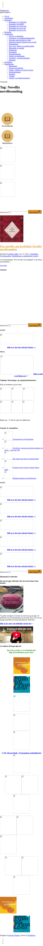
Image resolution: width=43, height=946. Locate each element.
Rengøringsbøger (15, 54)
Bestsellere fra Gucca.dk (17, 28)
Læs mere (3, 265)
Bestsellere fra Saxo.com (17, 30)
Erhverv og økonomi (16, 36)
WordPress (31, 935)
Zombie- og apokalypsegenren (19, 78)
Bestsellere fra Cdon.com (17, 26)
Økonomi (12, 60)
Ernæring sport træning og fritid (20, 40)
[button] (5, 12)
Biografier (7, 32)
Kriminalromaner (15, 72)
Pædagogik (13, 50)
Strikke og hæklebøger (17, 56)
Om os (6, 16)
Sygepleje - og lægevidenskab (19, 58)
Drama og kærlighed (16, 68)
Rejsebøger (13, 52)
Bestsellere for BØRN (16, 24)
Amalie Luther (13, 254)
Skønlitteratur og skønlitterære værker (25, 256)
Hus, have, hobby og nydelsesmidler (21, 46)
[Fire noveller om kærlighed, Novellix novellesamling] (11, 242)
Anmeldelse (34, 254)
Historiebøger (13, 44)
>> (34, 347)
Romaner (12, 74)
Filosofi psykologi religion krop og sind (22, 42)
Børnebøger (13, 66)
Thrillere (12, 76)
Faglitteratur (8, 34)
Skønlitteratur (9, 64)
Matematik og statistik (16, 48)
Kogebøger (8, 62)
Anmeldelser (8, 18)
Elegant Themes (14, 935)
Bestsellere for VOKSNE (18, 22)
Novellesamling (5, 256)
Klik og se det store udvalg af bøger (20, 347)
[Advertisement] (21, 298)
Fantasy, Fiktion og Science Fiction (21, 70)
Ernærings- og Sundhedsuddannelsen (22, 38)
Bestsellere (8, 20)
